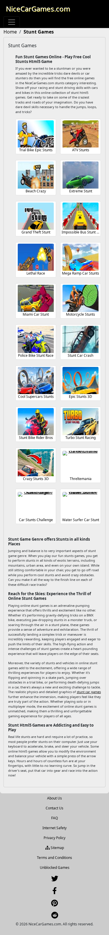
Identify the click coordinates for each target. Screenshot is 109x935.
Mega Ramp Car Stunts (80, 273)
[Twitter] (54, 879)
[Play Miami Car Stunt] (36, 298)
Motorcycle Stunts (80, 314)
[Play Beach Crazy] (36, 175)
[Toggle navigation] (11, 22)
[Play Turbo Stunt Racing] (80, 421)
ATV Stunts (80, 149)
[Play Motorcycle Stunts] (80, 298)
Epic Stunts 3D (80, 396)
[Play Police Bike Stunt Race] (36, 339)
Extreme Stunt (80, 191)
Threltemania (81, 478)
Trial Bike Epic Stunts (36, 149)
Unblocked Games (54, 867)
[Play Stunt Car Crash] (80, 339)
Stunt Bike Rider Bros (36, 437)
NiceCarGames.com (38, 8)
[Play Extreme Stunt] (80, 175)
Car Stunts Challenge (36, 519)
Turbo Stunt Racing (80, 437)
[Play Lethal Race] (36, 257)
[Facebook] (54, 892)
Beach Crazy (36, 191)
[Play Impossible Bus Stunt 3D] (80, 216)
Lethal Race (35, 273)
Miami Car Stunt (36, 314)
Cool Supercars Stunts (36, 396)
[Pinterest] (54, 904)
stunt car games (89, 692)
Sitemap (57, 847)
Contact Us (54, 808)
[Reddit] (54, 916)
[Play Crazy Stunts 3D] (36, 462)
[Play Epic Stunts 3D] (80, 380)
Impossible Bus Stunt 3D (81, 232)
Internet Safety (54, 827)
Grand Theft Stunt (36, 232)
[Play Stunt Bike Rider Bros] (36, 421)
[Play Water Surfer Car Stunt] (80, 503)
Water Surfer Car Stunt (80, 519)
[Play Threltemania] (80, 462)
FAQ (54, 818)
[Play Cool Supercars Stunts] (36, 380)
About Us (54, 798)
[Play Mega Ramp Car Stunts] (80, 257)
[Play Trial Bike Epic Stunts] (36, 133)
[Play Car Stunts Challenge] (36, 503)
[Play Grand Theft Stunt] (36, 216)
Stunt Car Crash (80, 355)
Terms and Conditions (54, 857)
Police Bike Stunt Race (35, 355)
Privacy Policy (54, 837)
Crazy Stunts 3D (36, 478)
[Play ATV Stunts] (80, 133)
